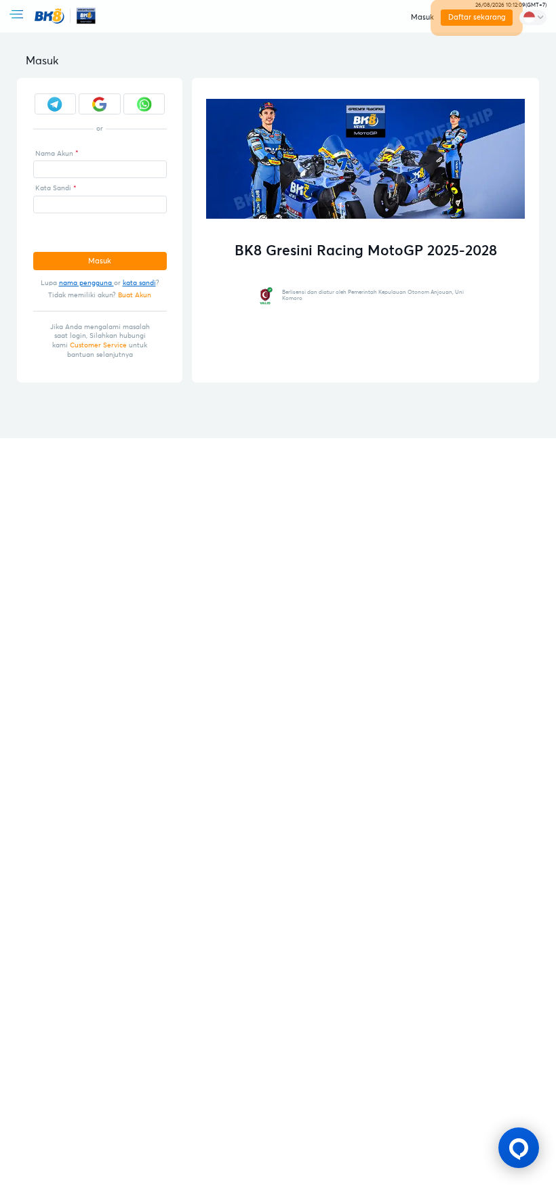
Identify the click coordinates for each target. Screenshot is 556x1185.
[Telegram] (56, 103)
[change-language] (533, 17)
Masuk (422, 17)
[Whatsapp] (144, 103)
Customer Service (98, 345)
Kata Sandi (53, 188)
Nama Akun (54, 153)
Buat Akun (134, 295)
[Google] (100, 103)
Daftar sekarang (477, 17)
